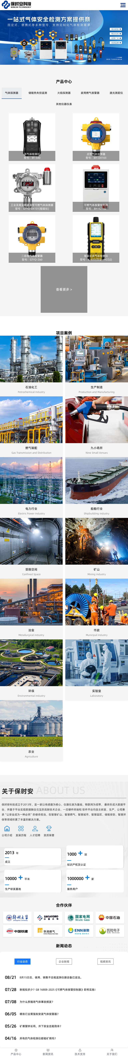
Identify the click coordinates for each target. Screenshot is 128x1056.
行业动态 (22, 961)
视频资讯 (105, 961)
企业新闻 (64, 961)
